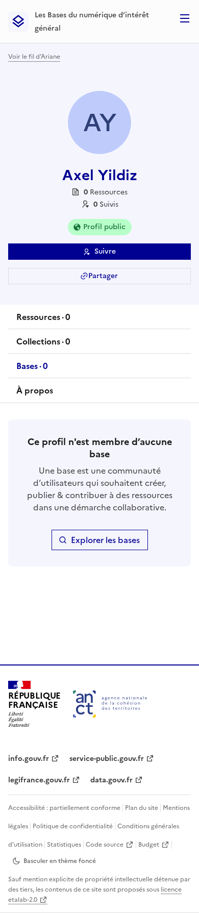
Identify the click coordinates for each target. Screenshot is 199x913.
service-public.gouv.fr (106, 758)
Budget (148, 844)
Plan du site (141, 807)
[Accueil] (110, 704)
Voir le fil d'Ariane (34, 56)
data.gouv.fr (111, 780)
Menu (185, 18)
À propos (34, 390)
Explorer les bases (105, 540)
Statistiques (64, 844)
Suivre (105, 251)
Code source (104, 844)
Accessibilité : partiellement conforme (64, 807)
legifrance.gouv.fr (39, 780)
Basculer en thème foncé (59, 861)
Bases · (32, 369)
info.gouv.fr (28, 758)
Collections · (43, 344)
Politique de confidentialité (73, 826)
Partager (103, 275)
